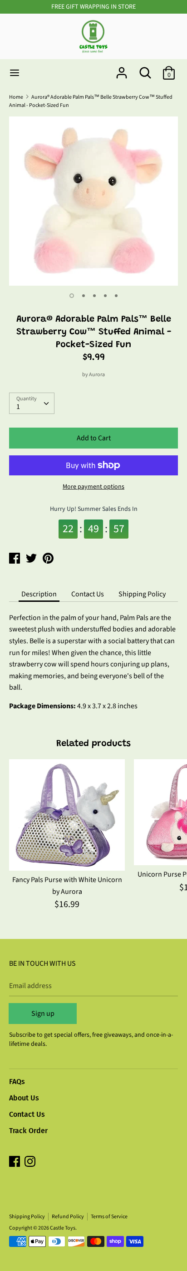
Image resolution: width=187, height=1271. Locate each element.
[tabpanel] (93, 201)
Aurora (97, 374)
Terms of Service (109, 1217)
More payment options (93, 487)
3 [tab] (94, 295)
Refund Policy (68, 1217)
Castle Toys (62, 1228)
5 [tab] (116, 295)
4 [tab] (105, 295)
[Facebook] (15, 1162)
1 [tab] (71, 295)
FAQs (17, 1081)
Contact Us (87, 594)
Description (39, 594)
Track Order (28, 1130)
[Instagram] (31, 1162)
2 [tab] (83, 295)
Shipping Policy (142, 594)
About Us (24, 1098)
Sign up (42, 1014)
